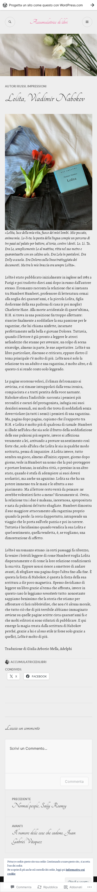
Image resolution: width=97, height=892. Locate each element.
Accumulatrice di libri (48, 21)
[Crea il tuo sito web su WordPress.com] (48, 5)
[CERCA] (10, 22)
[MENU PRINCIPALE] (87, 22)
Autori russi (15, 86)
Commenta (74, 781)
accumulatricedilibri (28, 662)
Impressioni (36, 86)
